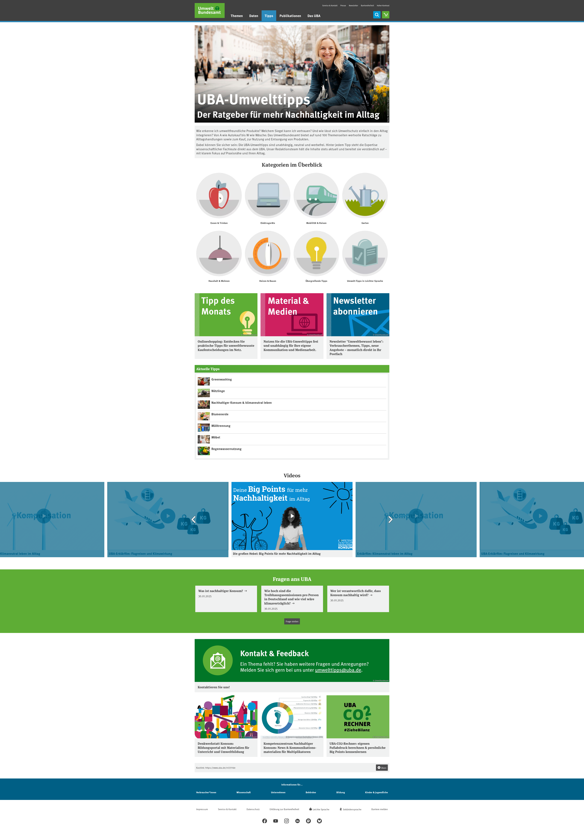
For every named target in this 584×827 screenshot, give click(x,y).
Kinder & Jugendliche (376, 792)
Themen (237, 15)
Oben (383, 767)
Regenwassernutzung (226, 448)
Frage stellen (292, 621)
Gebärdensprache (352, 809)
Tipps (269, 15)
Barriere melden (379, 809)
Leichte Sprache (321, 809)
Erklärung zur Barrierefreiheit (284, 809)
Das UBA (314, 15)
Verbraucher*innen (206, 792)
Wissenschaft (243, 792)
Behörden (311, 792)
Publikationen (290, 15)
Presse (343, 5)
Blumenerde (219, 414)
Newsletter (353, 5)
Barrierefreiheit (367, 5)
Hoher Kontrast (383, 5)
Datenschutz (253, 809)
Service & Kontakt (329, 5)
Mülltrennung (220, 425)
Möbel (215, 437)
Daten (253, 15)
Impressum (202, 809)
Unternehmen (278, 792)
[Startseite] (210, 10)
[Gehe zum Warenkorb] (385, 14)
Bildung (340, 792)
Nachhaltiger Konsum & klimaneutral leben (241, 402)
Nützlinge (218, 390)
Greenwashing (221, 379)
